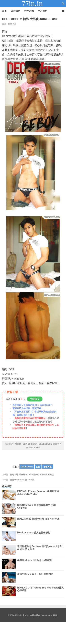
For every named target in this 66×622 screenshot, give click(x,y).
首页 (4, 10)
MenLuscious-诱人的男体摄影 (33, 532)
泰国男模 (47, 466)
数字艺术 (29, 10)
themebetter (47, 615)
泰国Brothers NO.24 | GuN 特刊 (34, 560)
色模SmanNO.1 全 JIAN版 (22, 479)
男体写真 (12, 23)
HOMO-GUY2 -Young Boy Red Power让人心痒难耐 (40, 589)
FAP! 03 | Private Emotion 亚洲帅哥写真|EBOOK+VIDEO (38, 492)
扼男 (38, 466)
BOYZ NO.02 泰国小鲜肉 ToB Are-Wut (38, 518)
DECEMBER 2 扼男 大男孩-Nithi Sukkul (30, 19)
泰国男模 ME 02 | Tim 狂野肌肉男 (35, 573)
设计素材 (15, 10)
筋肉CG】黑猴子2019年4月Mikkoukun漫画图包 (32, 474)
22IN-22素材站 (33, 3)
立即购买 (34, 399)
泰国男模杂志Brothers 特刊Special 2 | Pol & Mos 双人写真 (40, 548)
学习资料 (42, 10)
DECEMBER (27, 466)
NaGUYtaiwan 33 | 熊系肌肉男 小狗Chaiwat (36, 506)
